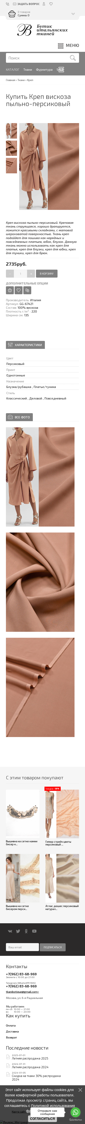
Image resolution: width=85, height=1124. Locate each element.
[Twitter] (18, 931)
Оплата (11, 1025)
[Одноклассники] (26, 931)
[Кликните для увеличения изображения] (40, 477)
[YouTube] (34, 931)
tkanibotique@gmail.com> (22, 991)
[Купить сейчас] (10, 290)
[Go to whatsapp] (75, 1112)
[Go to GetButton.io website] (75, 1120)
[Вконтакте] (10, 931)
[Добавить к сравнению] (27, 290)
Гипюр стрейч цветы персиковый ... (58, 843)
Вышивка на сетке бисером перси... (17, 907)
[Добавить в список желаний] (19, 290)
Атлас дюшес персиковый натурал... (62, 907)
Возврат (11, 1037)
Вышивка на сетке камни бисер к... (21, 843)
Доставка (12, 1031)
